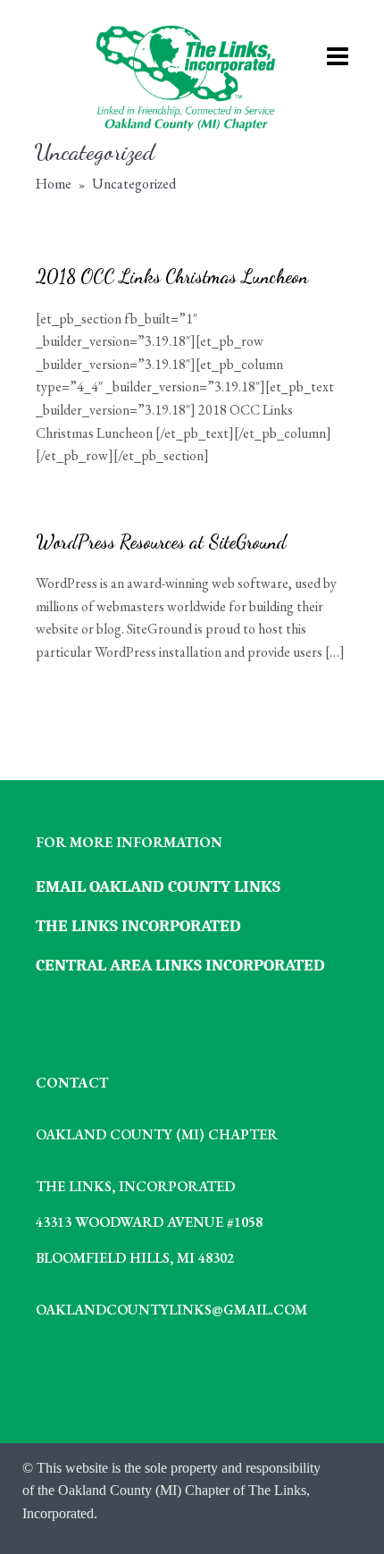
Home (53, 183)
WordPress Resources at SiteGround (161, 542)
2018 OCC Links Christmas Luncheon (172, 276)
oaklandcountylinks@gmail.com (171, 1309)
